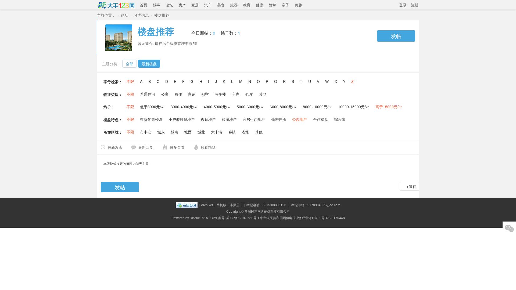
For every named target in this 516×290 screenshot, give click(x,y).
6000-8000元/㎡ (283, 106)
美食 (221, 5)
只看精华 (208, 147)
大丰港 (216, 132)
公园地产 (299, 119)
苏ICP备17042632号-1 (242, 217)
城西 (188, 132)
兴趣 (298, 5)
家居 (195, 5)
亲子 (285, 5)
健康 (259, 5)
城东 (161, 132)
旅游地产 (229, 119)
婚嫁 (272, 5)
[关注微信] (509, 228)
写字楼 (220, 94)
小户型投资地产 (182, 119)
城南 (174, 132)
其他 (262, 94)
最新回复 (145, 147)
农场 (245, 132)
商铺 (191, 94)
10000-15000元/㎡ (354, 106)
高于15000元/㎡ (388, 106)
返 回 (412, 186)
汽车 (208, 5)
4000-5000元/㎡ (217, 106)
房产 (182, 5)
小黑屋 (234, 204)
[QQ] (187, 204)
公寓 (165, 94)
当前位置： (106, 15)
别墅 (205, 94)
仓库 (249, 94)
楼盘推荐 (161, 15)
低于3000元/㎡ (152, 106)
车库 (235, 94)
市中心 (145, 132)
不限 (130, 81)
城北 (201, 132)
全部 (129, 63)
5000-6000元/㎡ (250, 106)
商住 (178, 94)
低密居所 (278, 119)
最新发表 (115, 147)
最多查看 (177, 147)
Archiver (207, 204)
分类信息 (141, 15)
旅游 (234, 5)
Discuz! (195, 217)
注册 (414, 5)
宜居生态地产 (254, 119)
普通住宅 (147, 94)
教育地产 (208, 119)
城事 (156, 5)
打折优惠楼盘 (151, 119)
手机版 (221, 204)
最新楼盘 (149, 63)
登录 (403, 5)
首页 (143, 5)
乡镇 (232, 132)
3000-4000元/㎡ (184, 106)
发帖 (396, 36)
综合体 (339, 119)
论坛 (169, 5)
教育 (246, 5)
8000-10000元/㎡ (317, 106)
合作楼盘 (320, 119)
